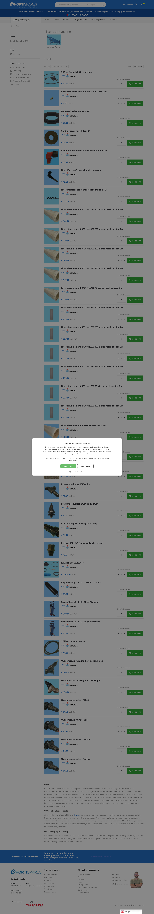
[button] (77, 472)
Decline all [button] (85, 466)
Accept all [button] (68, 466)
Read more (82, 461)
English (128, 911)
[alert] (77, 457)
